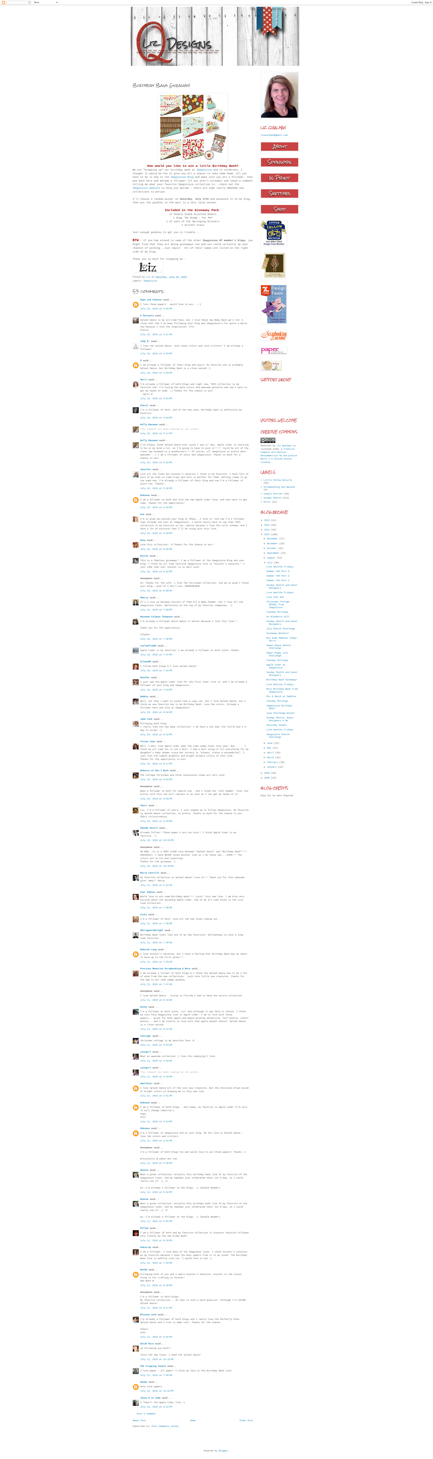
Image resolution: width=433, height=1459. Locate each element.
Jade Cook (146, 719)
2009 (267, 773)
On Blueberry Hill (277, 616)
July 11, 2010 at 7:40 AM (156, 942)
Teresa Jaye (147, 741)
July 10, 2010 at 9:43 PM (156, 821)
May (269, 748)
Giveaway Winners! (277, 633)
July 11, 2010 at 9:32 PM (156, 1337)
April (143, 379)
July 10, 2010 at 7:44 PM (156, 689)
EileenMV (145, 661)
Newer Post (139, 1420)
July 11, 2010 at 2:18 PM (156, 1060)
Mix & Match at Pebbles (281, 696)
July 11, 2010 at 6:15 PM (156, 1240)
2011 (267, 529)
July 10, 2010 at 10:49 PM (156, 866)
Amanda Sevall (149, 828)
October (272, 548)
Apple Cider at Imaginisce (275, 666)
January (272, 767)
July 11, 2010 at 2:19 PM (156, 1076)
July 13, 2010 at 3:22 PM (156, 1406)
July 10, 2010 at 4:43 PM (156, 373)
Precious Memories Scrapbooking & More (165, 968)
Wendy (143, 1382)
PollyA (144, 1228)
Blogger (223, 1450)
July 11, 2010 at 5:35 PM (156, 1221)
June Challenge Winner (280, 713)
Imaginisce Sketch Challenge (277, 736)
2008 (267, 777)
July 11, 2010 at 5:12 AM (156, 885)
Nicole (144, 556)
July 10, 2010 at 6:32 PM (156, 549)
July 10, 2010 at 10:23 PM (156, 840)
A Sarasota (147, 315)
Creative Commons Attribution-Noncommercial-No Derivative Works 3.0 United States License (278, 456)
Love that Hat (275, 597)
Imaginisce (205, 169)
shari (143, 805)
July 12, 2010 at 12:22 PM (156, 1391)
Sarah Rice (147, 1343)
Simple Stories (273, 493)
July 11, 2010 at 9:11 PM (156, 1308)
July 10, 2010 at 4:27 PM (156, 334)
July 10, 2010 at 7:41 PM (156, 670)
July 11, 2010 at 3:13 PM (156, 1121)
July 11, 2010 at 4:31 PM (156, 1140)
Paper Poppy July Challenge (277, 654)
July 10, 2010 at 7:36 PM (156, 609)
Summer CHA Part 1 (277, 580)
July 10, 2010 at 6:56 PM (156, 590)
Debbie (144, 696)
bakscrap (145, 1247)
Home (193, 1420)
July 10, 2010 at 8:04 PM (156, 712)
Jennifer (145, 469)
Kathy (143, 1007)
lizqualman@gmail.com (274, 135)
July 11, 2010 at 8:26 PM (156, 1285)
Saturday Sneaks (276, 725)
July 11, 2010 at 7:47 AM (156, 984)
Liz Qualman (284, 445)
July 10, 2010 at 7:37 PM (156, 654)
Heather (145, 677)
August (272, 557)
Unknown (145, 495)
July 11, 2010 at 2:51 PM (156, 1095)
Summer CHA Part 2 (277, 575)
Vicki (143, 914)
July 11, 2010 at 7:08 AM (156, 907)
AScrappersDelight (151, 930)
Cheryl (144, 405)
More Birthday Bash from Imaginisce (282, 690)
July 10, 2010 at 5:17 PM (156, 433)
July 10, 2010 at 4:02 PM (156, 308)
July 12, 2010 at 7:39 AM (156, 1375)
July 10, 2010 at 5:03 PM (156, 398)
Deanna (144, 1170)
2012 (267, 525)
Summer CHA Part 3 (277, 571)
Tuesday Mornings (277, 612)
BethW (143, 1269)
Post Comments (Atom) (165, 1426)
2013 (267, 520)
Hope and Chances (151, 299)
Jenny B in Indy (150, 1398)
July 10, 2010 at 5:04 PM (156, 417)
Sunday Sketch (272, 497)
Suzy (143, 540)
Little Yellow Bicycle (278, 480)
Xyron (267, 502)
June (270, 743)
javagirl (145, 1052)
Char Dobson (147, 892)
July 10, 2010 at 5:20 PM (156, 462)
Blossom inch (148, 1314)
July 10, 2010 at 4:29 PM (156, 353)
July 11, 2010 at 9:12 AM (156, 1029)
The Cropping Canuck (153, 1366)
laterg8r (145, 1036)
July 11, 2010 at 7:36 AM (156, 923)
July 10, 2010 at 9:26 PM (156, 798)
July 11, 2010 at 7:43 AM (156, 962)
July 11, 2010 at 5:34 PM (156, 1192)
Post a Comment (146, 1413)
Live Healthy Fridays (279, 566)
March (271, 757)
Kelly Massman (149, 424)
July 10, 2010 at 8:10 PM (156, 734)
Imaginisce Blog (182, 177)
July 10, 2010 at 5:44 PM (156, 533)
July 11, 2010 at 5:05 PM (156, 1163)
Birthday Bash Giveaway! (282, 679)
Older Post (246, 1420)
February (273, 762)
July (270, 562)
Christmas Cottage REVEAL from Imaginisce (277, 604)
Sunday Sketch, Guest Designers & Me (279, 719)
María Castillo (149, 873)
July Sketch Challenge (280, 628)
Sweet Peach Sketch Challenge (278, 647)
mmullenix (146, 1083)
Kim (142, 514)
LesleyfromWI (148, 645)
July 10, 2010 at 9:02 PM (156, 779)
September (274, 553)
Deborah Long (149, 949)
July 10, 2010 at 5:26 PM (156, 488)
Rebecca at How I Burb (154, 770)
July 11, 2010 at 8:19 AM (156, 1000)
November (273, 543)
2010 (267, 534)
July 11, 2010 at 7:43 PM (156, 1263)
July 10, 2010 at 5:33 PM (156, 507)
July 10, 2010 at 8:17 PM (156, 763)
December (273, 538)
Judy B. (145, 341)
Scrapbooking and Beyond (279, 487)
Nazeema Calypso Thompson (156, 616)
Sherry (144, 597)
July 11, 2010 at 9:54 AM (156, 1045)
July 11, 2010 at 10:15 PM (156, 1359)
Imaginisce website (146, 188)
